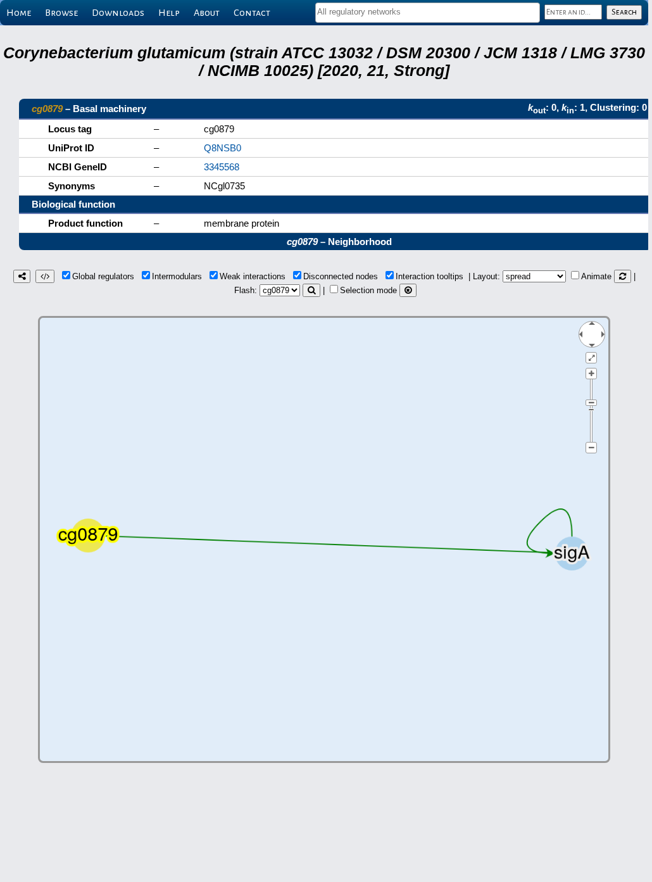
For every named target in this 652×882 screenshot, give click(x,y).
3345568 (221, 166)
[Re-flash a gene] (311, 290)
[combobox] (427, 13)
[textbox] (427, 11)
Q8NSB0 (222, 147)
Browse (61, 13)
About (207, 13)
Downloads (118, 13)
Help (169, 13)
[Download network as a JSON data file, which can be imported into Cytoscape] (44, 276)
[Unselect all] (408, 290)
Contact (252, 13)
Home (18, 13)
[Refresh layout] (622, 276)
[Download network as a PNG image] (21, 276)
